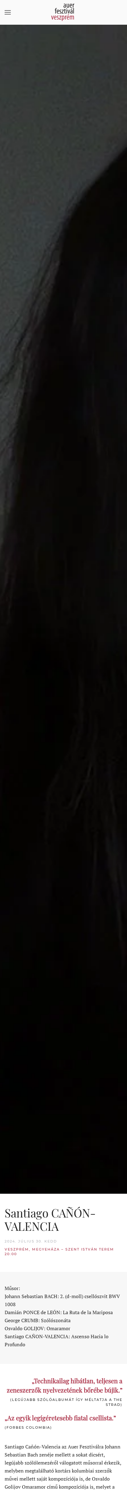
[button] (8, 12)
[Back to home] (64, 12)
